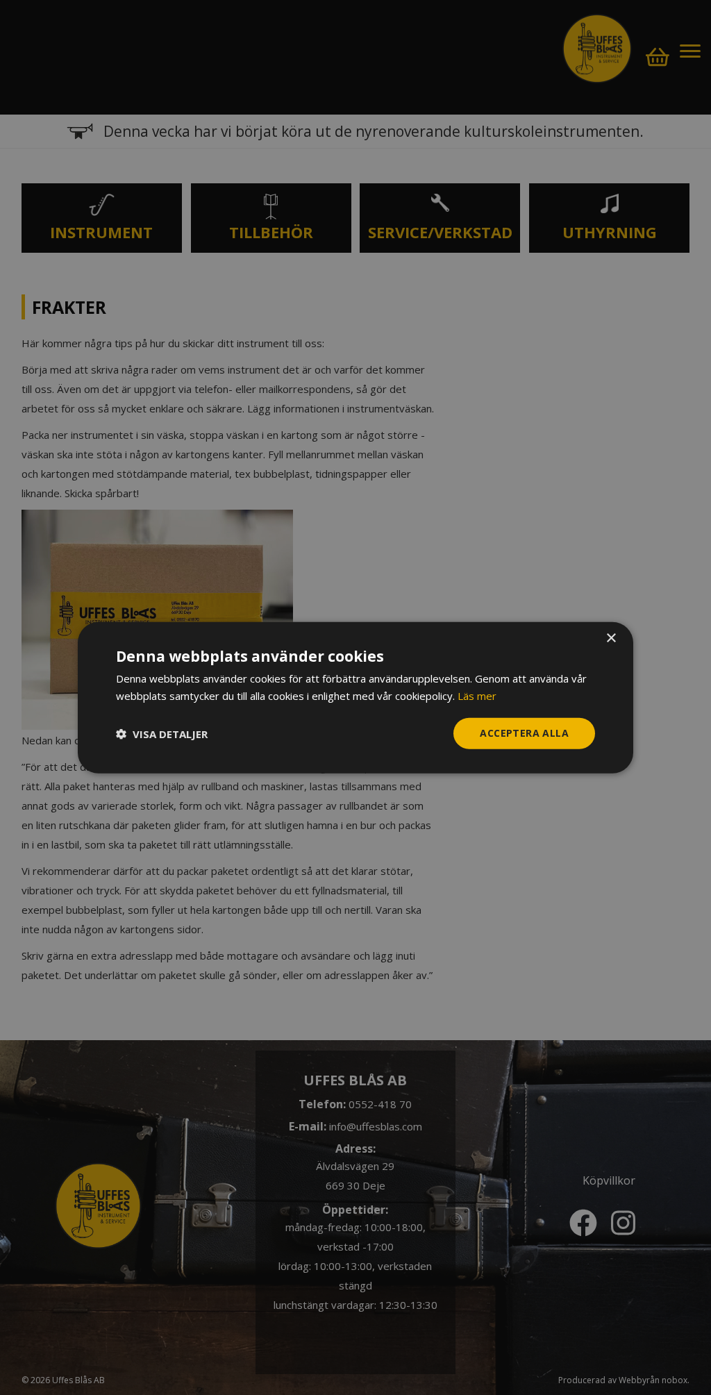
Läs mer (477, 695)
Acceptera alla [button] (524, 733)
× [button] (610, 638)
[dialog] (355, 697)
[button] (162, 733)
